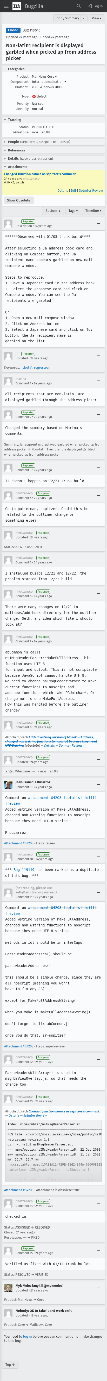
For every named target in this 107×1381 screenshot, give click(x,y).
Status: (24, 127)
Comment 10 (24, 859)
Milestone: (21, 132)
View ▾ (97, 18)
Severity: (22, 109)
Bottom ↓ (53, 211)
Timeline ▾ (93, 211)
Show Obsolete (18, 200)
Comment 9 (23, 787)
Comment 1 (23, 383)
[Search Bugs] (79, 6)
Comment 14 (24, 1206)
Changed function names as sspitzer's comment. (40, 174)
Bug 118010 (32, 30)
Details (62, 190)
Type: (25, 96)
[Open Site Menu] (6, 6)
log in (27, 1336)
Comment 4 (23, 498)
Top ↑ (10, 1365)
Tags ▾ (73, 211)
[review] (13, 803)
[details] (72, 798)
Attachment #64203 (18, 843)
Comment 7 (23, 641)
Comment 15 (24, 1253)
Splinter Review (91, 190)
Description (24, 226)
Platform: (22, 87)
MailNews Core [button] (44, 76)
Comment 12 (24, 1062)
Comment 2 (23, 417)
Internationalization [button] (49, 82)
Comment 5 (23, 562)
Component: (19, 82)
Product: (22, 76)
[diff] (90, 798)
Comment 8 (24, 727)
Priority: (23, 104)
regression (42, 367)
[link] (53, 1151)
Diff (73, 190)
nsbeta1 (26, 367)
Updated (22, 358)
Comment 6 (23, 596)
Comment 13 (24, 1101)
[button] (95, 6)
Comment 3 (23, 470)
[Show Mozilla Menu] (16, 6)
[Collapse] (99, 224)
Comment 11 (24, 897)
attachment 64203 (44, 798)
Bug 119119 (24, 870)
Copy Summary (68, 18)
